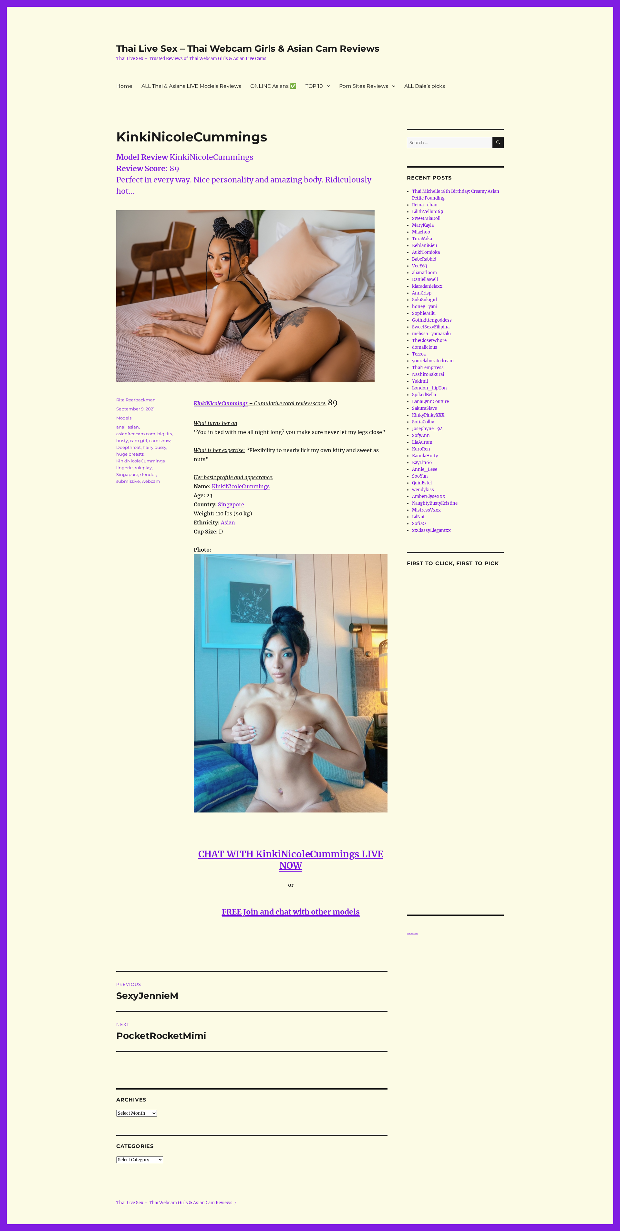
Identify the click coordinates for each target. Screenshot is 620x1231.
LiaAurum (422, 442)
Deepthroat (128, 447)
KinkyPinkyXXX (428, 415)
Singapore (231, 504)
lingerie (124, 467)
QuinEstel (422, 483)
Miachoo (421, 232)
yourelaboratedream (433, 361)
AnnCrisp (421, 293)
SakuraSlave (424, 408)
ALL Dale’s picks (424, 86)
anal (121, 426)
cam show (159, 440)
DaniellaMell (425, 279)
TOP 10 (314, 86)
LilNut (418, 517)
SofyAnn (421, 435)
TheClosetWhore (429, 340)
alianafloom (424, 272)
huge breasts (130, 454)
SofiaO (419, 523)
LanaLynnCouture (430, 401)
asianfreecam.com (135, 433)
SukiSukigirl (424, 300)
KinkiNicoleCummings (221, 403)
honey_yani (424, 306)
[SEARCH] (498, 142)
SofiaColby (423, 422)
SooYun (420, 476)
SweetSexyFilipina (431, 327)
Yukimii (420, 381)
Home (124, 86)
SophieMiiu (424, 313)
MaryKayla (423, 225)
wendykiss (423, 489)
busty (122, 440)
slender (148, 474)
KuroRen (421, 449)
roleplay (143, 467)
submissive (128, 481)
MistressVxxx (426, 510)
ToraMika (422, 239)
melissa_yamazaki (431, 333)
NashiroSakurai (428, 374)
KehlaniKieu (424, 245)
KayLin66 (422, 462)
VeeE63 (419, 266)
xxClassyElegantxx (431, 530)
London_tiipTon (429, 388)
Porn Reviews (412, 934)
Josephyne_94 (427, 428)
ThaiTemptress (428, 367)
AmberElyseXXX (428, 496)
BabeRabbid (424, 259)
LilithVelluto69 (427, 211)
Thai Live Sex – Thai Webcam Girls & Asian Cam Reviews (247, 48)
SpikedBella (424, 395)
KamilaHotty (425, 456)
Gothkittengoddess (432, 320)
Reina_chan (425, 205)
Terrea (419, 354)
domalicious (424, 347)
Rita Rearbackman (136, 399)
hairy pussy (154, 447)
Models (123, 417)
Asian (228, 522)
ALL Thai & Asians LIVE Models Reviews (191, 86)
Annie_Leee (424, 469)
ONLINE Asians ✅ (273, 86)
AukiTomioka (426, 252)
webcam (151, 481)
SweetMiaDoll (426, 218)
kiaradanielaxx (427, 286)
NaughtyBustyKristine (435, 503)
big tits (164, 433)
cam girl (138, 440)
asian (133, 426)
